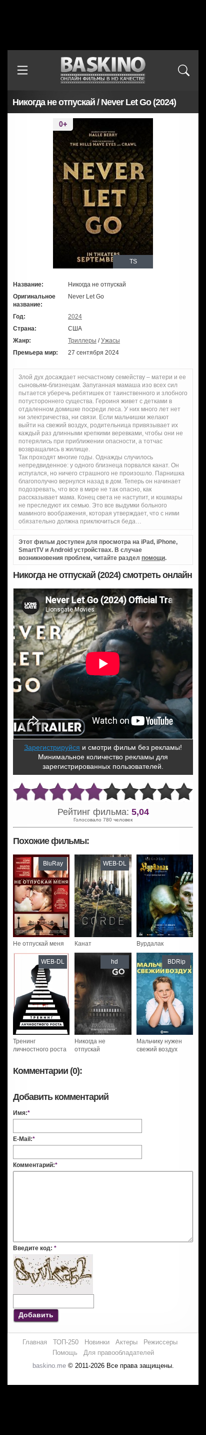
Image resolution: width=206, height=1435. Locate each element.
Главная (34, 1342)
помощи (153, 557)
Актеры (127, 1342)
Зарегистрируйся (52, 747)
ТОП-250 (65, 1342)
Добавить (36, 1315)
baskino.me (49, 1365)
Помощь (65, 1352)
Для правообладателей (119, 1352)
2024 (75, 316)
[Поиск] (184, 70)
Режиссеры (161, 1342)
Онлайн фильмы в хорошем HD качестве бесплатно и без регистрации (103, 70)
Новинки (97, 1342)
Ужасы (110, 340)
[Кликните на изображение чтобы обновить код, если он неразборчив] (53, 1258)
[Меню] (22, 70)
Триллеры (82, 340)
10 (184, 792)
